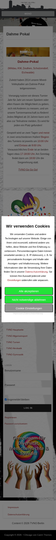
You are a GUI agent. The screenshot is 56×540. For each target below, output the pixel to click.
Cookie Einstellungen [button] (29, 308)
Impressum (18, 313)
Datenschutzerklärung (36, 271)
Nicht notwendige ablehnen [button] (29, 299)
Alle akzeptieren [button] (29, 291)
